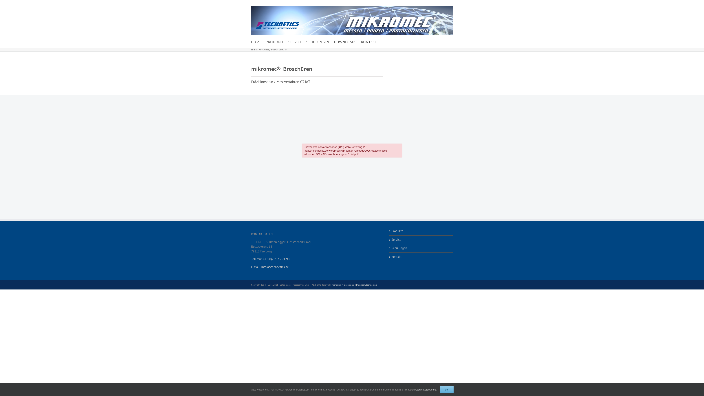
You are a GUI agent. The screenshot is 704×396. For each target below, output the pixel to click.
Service (396, 240)
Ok (446, 389)
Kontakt (396, 257)
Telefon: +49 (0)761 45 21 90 (270, 259)
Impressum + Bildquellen (343, 284)
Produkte (397, 231)
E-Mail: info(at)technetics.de (270, 267)
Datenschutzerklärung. (425, 389)
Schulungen (399, 248)
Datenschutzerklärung (366, 284)
